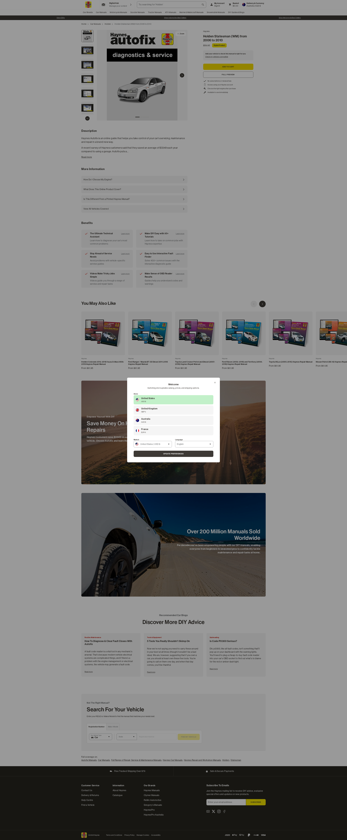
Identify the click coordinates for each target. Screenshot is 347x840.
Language (179, 440)
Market (136, 440)
